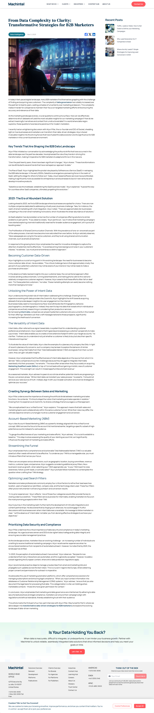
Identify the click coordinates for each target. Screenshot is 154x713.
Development (33, 674)
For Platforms (53, 677)
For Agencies (53, 674)
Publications (32, 681)
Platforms (31, 677)
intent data (25, 312)
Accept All (140, 706)
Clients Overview (54, 668)
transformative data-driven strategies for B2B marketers (47, 605)
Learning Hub (73, 674)
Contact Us (138, 4)
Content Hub (93, 4)
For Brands (52, 671)
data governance (64, 102)
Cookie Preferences (122, 706)
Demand (31, 671)
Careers (71, 677)
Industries (78, 4)
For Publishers (53, 681)
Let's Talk (75, 652)
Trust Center (72, 687)
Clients (65, 4)
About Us (106, 4)
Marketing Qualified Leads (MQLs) (23, 366)
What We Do (52, 4)
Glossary (71, 684)
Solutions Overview (35, 668)
